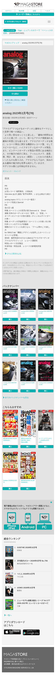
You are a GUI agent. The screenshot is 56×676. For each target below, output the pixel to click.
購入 (10, 319)
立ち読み (15, 94)
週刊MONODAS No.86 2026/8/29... (10, 439)
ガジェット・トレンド (12, 171)
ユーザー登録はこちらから (29, 14)
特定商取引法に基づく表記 (13, 661)
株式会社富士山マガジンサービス (23, 664)
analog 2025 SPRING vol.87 (45, 347)
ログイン (8, 11)
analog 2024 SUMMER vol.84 (46, 383)
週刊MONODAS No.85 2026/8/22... (28, 481)
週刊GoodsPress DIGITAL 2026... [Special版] (26, 440)
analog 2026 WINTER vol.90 (45, 312)
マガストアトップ (12, 43)
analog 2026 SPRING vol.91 (27, 312)
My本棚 (21, 11)
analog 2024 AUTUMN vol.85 (28, 383)
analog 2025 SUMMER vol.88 (28, 347)
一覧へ (9, 615)
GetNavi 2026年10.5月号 (10, 481)
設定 (34, 11)
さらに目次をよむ (14, 254)
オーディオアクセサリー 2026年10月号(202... (45, 440)
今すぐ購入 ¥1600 (15, 88)
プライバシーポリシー (30, 659)
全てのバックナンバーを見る (16, 397)
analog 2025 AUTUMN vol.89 (10, 347)
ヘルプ (47, 11)
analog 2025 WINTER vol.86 (9, 383)
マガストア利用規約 (11, 659)
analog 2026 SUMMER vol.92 (10, 312)
